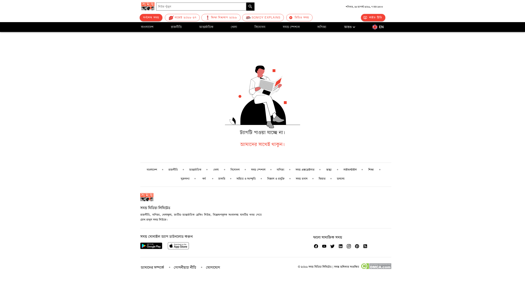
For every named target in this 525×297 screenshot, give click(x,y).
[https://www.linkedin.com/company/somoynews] (340, 246)
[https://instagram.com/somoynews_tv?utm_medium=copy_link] (349, 246)
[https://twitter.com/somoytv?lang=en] (332, 246)
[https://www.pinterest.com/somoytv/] (357, 246)
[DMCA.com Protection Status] (376, 268)
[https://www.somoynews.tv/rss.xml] (365, 246)
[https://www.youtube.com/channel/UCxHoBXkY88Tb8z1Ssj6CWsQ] (324, 246)
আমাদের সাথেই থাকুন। (262, 144)
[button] (350, 27)
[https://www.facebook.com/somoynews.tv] (316, 246)
